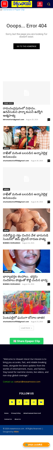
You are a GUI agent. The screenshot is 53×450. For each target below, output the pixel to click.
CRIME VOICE (8, 103)
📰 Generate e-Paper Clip (12, 9)
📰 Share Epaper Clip (26, 341)
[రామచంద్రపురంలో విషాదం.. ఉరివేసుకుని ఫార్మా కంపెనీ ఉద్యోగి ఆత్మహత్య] (26, 93)
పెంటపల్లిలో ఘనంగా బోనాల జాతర (24, 317)
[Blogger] (12, 402)
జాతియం (6, 148)
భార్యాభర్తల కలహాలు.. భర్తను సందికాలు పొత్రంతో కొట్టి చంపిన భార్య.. (26, 278)
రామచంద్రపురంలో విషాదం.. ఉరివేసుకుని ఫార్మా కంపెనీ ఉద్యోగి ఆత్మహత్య (23, 112)
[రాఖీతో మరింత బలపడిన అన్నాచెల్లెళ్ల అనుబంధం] (26, 137)
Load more (25, 328)
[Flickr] (26, 402)
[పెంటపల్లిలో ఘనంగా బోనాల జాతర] (26, 302)
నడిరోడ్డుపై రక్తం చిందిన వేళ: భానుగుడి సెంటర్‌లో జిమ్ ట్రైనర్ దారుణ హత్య (25, 237)
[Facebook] (19, 402)
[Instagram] (34, 402)
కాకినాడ (6, 230)
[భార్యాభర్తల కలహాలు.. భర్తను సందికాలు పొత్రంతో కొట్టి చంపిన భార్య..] (26, 261)
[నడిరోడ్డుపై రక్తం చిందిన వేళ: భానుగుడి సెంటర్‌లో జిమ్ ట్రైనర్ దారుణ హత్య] (26, 220)
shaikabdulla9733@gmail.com (16, 160)
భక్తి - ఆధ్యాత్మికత (9, 313)
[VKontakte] (41, 402)
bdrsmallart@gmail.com (13, 119)
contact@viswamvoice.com (27, 381)
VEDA (16, 431)
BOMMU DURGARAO (11, 243)
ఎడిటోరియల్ (7, 272)
